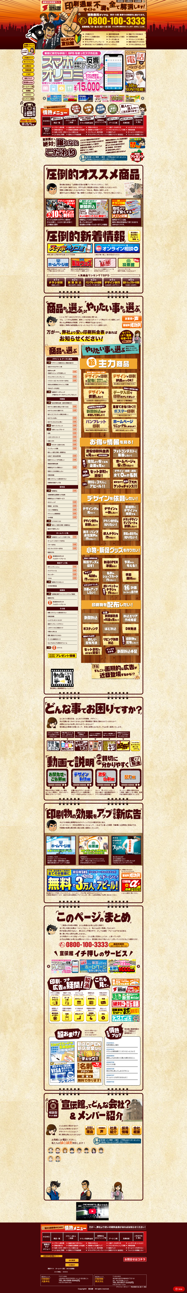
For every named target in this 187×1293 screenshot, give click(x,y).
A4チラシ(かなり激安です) (55, 410)
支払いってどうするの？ (103, 1009)
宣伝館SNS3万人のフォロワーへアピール (59, 557)
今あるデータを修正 (53, 388)
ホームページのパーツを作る (56, 541)
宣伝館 (28, 82)
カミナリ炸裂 (110, 1064)
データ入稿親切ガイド (54, 639)
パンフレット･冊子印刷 (95, 132)
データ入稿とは (114, 39)
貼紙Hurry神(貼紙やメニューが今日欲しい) (57, 372)
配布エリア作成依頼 (74, 134)
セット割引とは (73, 132)
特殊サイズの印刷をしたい (55, 471)
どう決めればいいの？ (79, 1009)
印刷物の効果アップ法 (54, 482)
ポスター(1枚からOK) (58, 444)
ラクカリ (28, 95)
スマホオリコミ (56, 521)
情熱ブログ (28, 78)
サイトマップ (28, 62)
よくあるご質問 (114, 42)
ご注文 (28, 74)
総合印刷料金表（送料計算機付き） (62, 403)
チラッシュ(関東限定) (54, 513)
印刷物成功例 (133, 37)
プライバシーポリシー (122, 1287)
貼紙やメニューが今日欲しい (56, 460)
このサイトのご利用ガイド (55, 627)
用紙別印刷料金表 (53, 463)
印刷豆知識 (131, 129)
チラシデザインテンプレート (94, 42)
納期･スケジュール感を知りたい (57, 479)
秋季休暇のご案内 (112, 1045)
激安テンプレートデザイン (55, 624)
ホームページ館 (28, 86)
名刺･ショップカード (58, 429)
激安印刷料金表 (114, 34)
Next (142, 98)
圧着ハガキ (51, 441)
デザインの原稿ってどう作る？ (55, 994)
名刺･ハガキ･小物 (60, 132)
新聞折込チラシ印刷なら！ (55, 467)
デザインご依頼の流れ (92, 37)
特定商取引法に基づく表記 (139, 1287)
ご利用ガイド (89, 34)
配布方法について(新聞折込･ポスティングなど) (101, 44)
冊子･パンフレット (57, 425)
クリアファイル (52, 570)
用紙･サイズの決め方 (136, 34)
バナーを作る (52, 544)
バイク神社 (57, 1272)
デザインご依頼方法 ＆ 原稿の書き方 (62, 363)
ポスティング (52, 502)
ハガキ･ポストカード (54, 437)
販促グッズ (111, 132)
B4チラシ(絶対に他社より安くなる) (58, 406)
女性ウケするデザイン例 (55, 366)
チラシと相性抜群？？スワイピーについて (120, 1051)
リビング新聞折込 (53, 510)
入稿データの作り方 (114, 127)
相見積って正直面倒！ (55, 1009)
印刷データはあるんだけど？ (67, 994)
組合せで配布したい (53, 529)
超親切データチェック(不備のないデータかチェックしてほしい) (64, 393)
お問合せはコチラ (135, 1259)
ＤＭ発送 (50, 517)
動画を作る (51, 552)
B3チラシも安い (52, 418)
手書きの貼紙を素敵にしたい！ (67, 1009)
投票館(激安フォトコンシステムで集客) (63, 594)
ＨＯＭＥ (46, 121)
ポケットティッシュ (53, 567)
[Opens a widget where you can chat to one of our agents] (179, 1289)
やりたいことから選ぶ (136, 39)
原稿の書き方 (89, 39)
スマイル (59, 647)
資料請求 (120, 1)
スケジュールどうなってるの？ (79, 994)
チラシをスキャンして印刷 (116, 129)
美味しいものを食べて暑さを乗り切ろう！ (120, 1058)
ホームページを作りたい (135, 132)
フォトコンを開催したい (135, 134)
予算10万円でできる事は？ (103, 994)
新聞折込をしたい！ (91, 994)
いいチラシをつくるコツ (135, 127)
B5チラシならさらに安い (55, 422)
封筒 (49, 433)
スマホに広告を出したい (137, 44)
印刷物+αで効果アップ (95, 129)
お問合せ (129, 1)
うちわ (50, 578)
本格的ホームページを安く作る (61, 537)
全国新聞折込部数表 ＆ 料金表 (56, 494)
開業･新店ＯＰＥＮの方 (136, 42)
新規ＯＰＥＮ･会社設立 (115, 134)
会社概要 (138, 1)
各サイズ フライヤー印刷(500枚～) (58, 414)
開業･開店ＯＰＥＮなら (54, 635)
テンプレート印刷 (53, 448)
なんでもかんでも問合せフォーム (57, 643)
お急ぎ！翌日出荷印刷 (54, 456)
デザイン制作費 (59, 127)
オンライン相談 (28, 99)
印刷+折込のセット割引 (117, 37)
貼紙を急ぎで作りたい (75, 127)
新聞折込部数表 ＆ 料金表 (76, 129)
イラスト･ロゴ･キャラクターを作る (58, 380)
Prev (44, 98)
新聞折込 (54, 491)
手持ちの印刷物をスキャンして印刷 (58, 384)
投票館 (28, 91)
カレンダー (51, 574)
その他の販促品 (52, 586)
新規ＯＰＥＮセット (58, 582)
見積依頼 (28, 70)
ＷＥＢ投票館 (70, 1268)
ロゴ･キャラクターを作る (55, 548)
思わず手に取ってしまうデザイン (117, 1071)
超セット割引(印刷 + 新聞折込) (57, 452)
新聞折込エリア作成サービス (56, 498)
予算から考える (93, 127)
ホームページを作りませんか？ (117, 1077)
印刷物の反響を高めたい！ (91, 1009)
